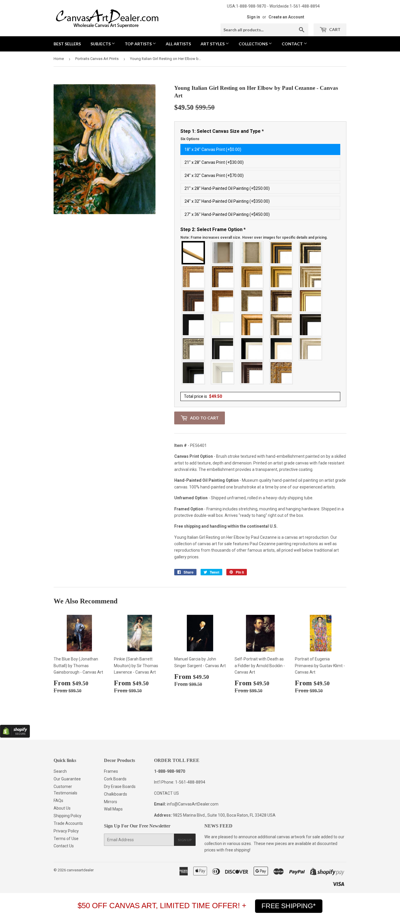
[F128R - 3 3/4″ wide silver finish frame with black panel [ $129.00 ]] (311, 252)
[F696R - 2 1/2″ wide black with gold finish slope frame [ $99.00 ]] (281, 348)
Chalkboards (115, 794)
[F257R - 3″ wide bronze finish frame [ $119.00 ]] (252, 276)
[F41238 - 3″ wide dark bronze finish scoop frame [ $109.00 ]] (252, 372)
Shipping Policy (67, 815)
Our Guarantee (67, 779)
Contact (293, 43)
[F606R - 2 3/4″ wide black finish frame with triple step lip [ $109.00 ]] (223, 348)
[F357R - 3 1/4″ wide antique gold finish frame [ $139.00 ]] (252, 324)
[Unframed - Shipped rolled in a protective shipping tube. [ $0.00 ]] (193, 252)
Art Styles (213, 43)
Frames (111, 771)
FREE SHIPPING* (288, 906)
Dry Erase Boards (120, 786)
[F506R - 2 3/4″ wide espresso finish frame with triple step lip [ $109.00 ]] (311, 324)
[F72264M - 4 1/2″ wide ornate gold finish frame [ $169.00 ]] (281, 372)
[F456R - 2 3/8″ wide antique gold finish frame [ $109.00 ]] (193, 276)
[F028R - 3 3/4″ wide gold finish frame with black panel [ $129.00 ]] (281, 252)
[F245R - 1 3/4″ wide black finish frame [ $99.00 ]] (193, 324)
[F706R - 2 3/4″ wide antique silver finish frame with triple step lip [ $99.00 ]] (311, 348)
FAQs (58, 800)
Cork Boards (115, 779)
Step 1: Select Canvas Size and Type (222, 134)
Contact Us (64, 846)
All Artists (178, 43)
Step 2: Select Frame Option (254, 233)
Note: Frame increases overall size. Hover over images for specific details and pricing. (254, 237)
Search (60, 771)
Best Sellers (67, 43)
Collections (254, 43)
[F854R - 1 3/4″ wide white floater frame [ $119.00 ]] (223, 372)
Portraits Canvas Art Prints (97, 58)
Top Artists (139, 43)
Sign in (253, 17)
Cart (334, 29)
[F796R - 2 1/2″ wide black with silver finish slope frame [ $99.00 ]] (252, 348)
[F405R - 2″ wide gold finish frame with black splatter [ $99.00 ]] (311, 300)
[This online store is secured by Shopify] (15, 736)
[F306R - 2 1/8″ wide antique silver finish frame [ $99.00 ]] (252, 300)
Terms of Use (66, 838)
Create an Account (286, 17)
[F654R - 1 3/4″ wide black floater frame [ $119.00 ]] (193, 372)
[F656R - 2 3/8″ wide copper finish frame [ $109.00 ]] (223, 276)
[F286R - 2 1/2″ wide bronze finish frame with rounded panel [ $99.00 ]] (281, 300)
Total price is (203, 396)
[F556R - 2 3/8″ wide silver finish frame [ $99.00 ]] (193, 348)
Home (59, 58)
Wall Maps (113, 809)
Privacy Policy (66, 831)
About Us (62, 808)
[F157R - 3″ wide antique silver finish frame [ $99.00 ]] (311, 276)
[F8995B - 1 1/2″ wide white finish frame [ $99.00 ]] (223, 324)
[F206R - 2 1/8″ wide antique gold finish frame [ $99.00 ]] (223, 300)
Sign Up (185, 840)
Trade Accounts (68, 823)
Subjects (101, 43)
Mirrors (110, 801)
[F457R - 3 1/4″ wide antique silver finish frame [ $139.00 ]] (281, 324)
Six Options (189, 139)
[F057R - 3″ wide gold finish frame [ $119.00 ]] (281, 276)
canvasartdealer (80, 870)
